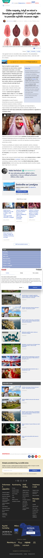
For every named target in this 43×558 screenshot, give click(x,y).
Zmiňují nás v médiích (21, 539)
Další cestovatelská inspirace (21, 244)
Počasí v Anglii (6, 263)
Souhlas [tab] (7, 272)
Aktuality (33, 51)
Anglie (28, 51)
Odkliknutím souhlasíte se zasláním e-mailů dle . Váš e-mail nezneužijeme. (20, 473)
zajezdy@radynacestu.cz (7, 534)
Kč (16, 530)
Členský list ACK (31, 554)
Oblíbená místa (7, 261)
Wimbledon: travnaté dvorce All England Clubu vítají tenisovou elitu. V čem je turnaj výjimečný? (31, 345)
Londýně (17, 159)
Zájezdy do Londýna (21, 191)
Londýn (38, 51)
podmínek (24, 473)
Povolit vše (35, 287)
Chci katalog (31, 532)
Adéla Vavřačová (9, 21)
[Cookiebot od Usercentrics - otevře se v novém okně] (37, 270)
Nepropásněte (6, 258)
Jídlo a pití (5, 256)
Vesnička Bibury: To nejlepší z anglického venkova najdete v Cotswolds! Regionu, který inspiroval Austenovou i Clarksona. (30, 296)
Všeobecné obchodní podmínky (16, 554)
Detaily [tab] (21, 272)
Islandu (34, 79)
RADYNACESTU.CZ (32, 454)
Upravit (20, 287)
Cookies (25, 554)
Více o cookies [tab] (35, 272)
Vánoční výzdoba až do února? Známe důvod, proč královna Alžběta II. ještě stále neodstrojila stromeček (21, 214)
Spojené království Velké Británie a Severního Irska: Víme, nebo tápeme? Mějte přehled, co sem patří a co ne (30, 357)
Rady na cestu (6, 267)
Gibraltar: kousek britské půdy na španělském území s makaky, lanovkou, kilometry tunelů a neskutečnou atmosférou (31, 321)
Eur (16, 532)
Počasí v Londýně (7, 265)
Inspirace (5, 254)
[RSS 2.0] (39, 456)
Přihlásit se (34, 470)
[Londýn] (9, 186)
